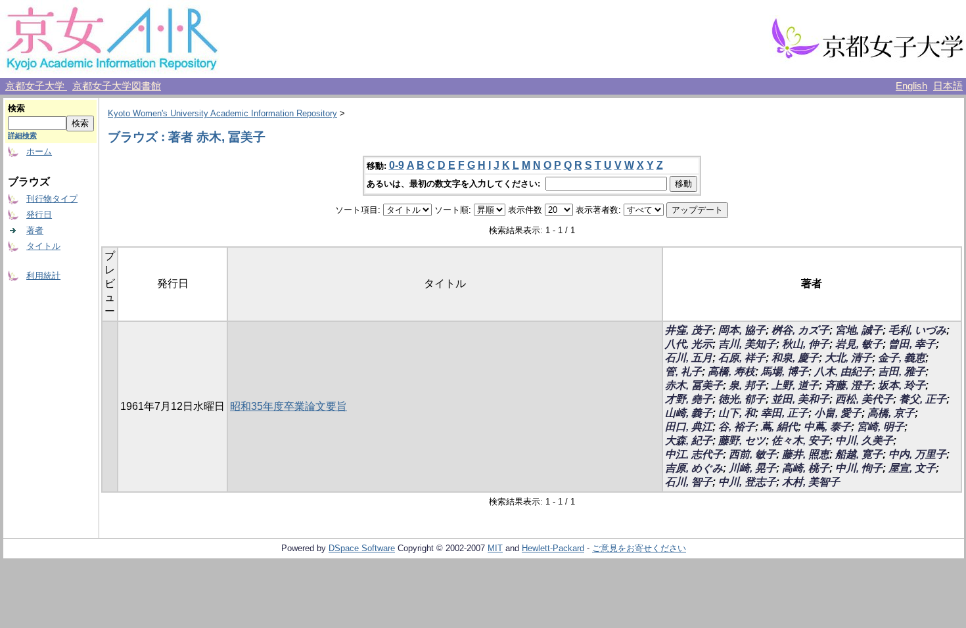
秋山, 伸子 (805, 343)
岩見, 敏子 (859, 343)
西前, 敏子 (752, 454)
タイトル (43, 246)
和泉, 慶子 (795, 357)
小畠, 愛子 (838, 412)
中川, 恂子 (859, 468)
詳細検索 (22, 135)
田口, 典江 (688, 426)
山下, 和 (736, 412)
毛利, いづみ (917, 330)
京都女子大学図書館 (116, 86)
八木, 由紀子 (843, 371)
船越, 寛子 (859, 454)
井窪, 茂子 (688, 330)
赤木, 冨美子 (694, 385)
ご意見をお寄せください (639, 548)
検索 (16, 108)
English (911, 86)
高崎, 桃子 (805, 468)
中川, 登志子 (747, 481)
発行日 (39, 214)
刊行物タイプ (52, 199)
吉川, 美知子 (747, 343)
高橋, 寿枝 (731, 371)
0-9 (396, 165)
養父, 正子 (922, 399)
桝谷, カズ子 (800, 330)
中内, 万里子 (917, 454)
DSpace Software (362, 548)
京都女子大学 (36, 86)
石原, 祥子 (742, 357)
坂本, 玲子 (901, 385)
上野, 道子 (795, 385)
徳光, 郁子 (742, 399)
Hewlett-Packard (553, 548)
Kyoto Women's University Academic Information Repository (222, 113)
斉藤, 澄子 (848, 385)
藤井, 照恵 (805, 454)
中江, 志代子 (694, 454)
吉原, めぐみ (694, 468)
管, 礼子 (683, 371)
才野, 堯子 (688, 399)
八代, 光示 (688, 343)
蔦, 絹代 (779, 426)
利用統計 (43, 275)
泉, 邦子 (747, 385)
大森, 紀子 (688, 440)
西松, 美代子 (864, 399)
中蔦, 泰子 (827, 426)
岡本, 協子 (742, 330)
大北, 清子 (848, 357)
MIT (495, 548)
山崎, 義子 (688, 412)
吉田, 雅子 (901, 371)
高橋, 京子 (891, 412)
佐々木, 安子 (800, 440)
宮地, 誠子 (859, 330)
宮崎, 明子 (880, 426)
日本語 (948, 86)
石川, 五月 (688, 357)
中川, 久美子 (864, 440)
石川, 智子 (688, 481)
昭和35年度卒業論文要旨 (288, 406)
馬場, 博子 (784, 371)
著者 (34, 230)
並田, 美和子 (800, 399)
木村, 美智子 (811, 481)
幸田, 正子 (784, 412)
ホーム (39, 151)
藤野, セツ (742, 440)
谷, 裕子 (736, 426)
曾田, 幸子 (912, 343)
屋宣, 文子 (912, 468)
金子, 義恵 (901, 357)
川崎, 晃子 (752, 468)
